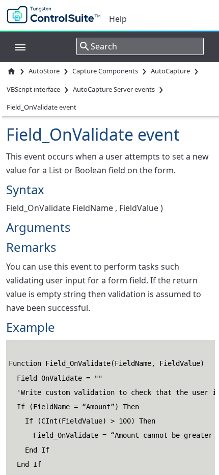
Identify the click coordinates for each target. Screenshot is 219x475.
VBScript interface (33, 89)
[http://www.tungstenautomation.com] (56, 15)
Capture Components (105, 70)
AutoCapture (170, 70)
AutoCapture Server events (114, 89)
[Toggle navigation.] (15, 46)
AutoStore (44, 70)
